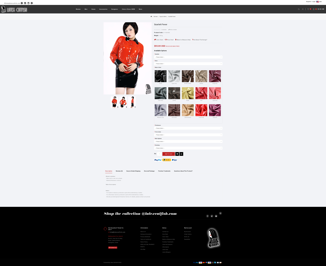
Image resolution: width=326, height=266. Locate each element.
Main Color (158, 67)
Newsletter (187, 239)
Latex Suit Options (167, 244)
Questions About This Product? (183, 171)
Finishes (157, 145)
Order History (187, 234)
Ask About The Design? (200, 39)
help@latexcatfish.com (13, 3)
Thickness (158, 125)
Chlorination (165, 247)
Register (308, 1)
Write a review (173, 29)
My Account (187, 231)
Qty (155, 153)
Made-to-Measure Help (183, 39)
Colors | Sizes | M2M (128, 9)
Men (86, 9)
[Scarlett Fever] (114, 102)
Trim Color (158, 132)
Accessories (103, 9)
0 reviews (164, 29)
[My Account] (303, 9)
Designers (114, 9)
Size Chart (170, 39)
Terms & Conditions (146, 239)
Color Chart (159, 39)
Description (108, 171)
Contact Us (113, 247)
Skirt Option (158, 138)
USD (320, 1)
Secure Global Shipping (133, 171)
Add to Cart (168, 154)
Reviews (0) (119, 171)
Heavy (93, 9)
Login (314, 1)
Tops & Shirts (163, 16)
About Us (143, 231)
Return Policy (144, 242)
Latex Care (165, 249)
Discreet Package (149, 171)
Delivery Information (146, 234)
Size (156, 60)
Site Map (143, 249)
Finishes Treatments (164, 171)
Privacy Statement (145, 236)
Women (78, 9)
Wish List (186, 236)
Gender (157, 54)
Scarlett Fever (171, 16)
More (140, 9)
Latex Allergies (166, 252)
